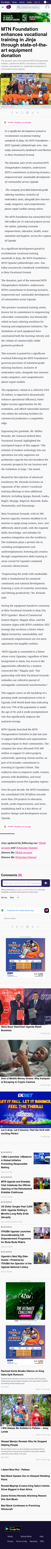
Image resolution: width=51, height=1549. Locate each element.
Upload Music (26, 1536)
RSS (42, 1541)
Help (41, 1536)
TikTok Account (23, 852)
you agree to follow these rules (26, 889)
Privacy (10, 1541)
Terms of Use (21, 1541)
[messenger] (27, 112)
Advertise (33, 1541)
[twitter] (17, 112)
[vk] (38, 112)
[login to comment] (25, 883)
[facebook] (12, 112)
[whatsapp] (22, 112)
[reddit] (32, 112)
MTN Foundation (10, 918)
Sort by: (4, 897)
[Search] (18, 7)
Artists (10, 1536)
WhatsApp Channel (26, 847)
